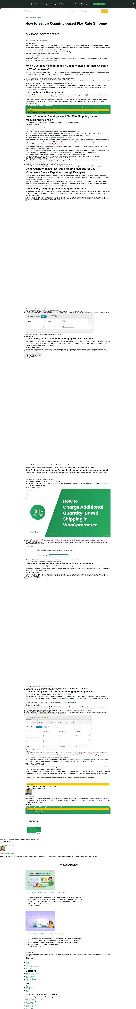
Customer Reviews (31, 976)
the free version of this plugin (81, 759)
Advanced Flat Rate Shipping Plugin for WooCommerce (55, 137)
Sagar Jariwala (31, 40)
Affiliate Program (30, 978)
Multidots (28, 964)
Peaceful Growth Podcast (33, 967)
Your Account (29, 981)
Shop (104, 11)
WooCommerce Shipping (35, 17)
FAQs (27, 992)
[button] (133, 3)
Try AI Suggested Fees (99, 4)
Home (1, 839)
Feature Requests (31, 979)
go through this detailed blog (63, 694)
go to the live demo (69, 152)
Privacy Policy (29, 1006)
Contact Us (29, 968)
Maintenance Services (32, 975)
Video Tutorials (30, 989)
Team (27, 962)
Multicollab (29, 965)
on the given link (100, 166)
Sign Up (42, 999)
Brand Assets (29, 1002)
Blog (27, 17)
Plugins (73, 11)
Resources (94, 11)
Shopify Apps (83, 11)
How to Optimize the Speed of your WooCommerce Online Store (47, 893)
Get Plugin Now (31, 809)
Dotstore (28, 961)
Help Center (29, 987)
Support (28, 990)
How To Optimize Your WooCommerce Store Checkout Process (47, 934)
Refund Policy (29, 1003)
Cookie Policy (29, 1008)
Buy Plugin (30, 110)
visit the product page (56, 152)
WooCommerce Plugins (32, 973)
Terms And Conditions (32, 1005)
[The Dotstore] (28, 11)
